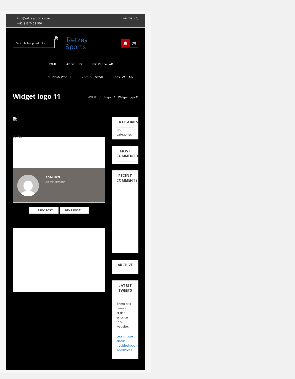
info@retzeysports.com (33, 18)
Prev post (45, 210)
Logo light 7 (23, 274)
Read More (25, 287)
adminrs (52, 177)
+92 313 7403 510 (29, 23)
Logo (107, 97)
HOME (92, 97)
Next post (73, 210)
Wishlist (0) (130, 18)
